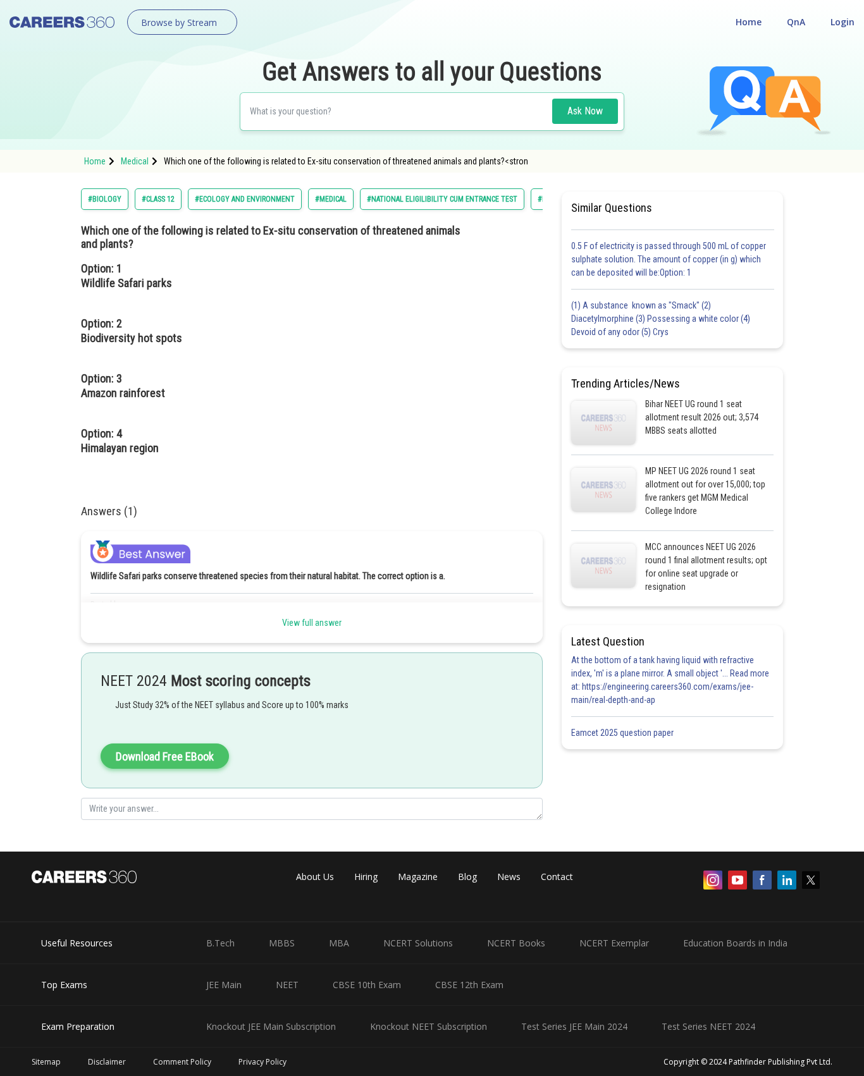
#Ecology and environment (245, 199)
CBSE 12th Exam (469, 985)
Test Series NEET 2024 (708, 1026)
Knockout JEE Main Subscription (271, 1026)
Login (842, 22)
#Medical (331, 199)
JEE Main (224, 985)
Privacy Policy (262, 1061)
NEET (287, 985)
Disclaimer (107, 1061)
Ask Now (585, 111)
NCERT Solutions (418, 943)
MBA (339, 943)
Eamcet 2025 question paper (623, 733)
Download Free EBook (165, 756)
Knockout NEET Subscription (428, 1026)
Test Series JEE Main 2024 (574, 1026)
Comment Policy (182, 1061)
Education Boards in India (735, 943)
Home (749, 22)
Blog (467, 877)
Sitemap (46, 1061)
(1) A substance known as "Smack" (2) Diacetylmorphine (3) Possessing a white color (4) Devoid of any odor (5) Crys (660, 318)
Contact (557, 877)
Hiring (366, 877)
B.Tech (220, 943)
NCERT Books (516, 943)
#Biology (104, 199)
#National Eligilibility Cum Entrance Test (442, 199)
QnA (796, 22)
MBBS (282, 943)
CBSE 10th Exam (367, 985)
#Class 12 (158, 199)
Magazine (418, 877)
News (509, 877)
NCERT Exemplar (614, 943)
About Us (315, 877)
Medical (135, 161)
